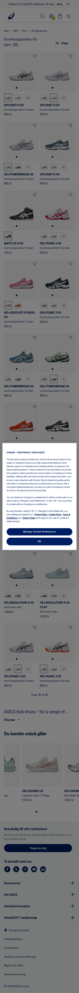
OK (39, 541)
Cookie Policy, (55, 514)
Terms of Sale (28, 517)
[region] (39, 496)
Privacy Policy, (41, 514)
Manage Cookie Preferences (39, 531)
